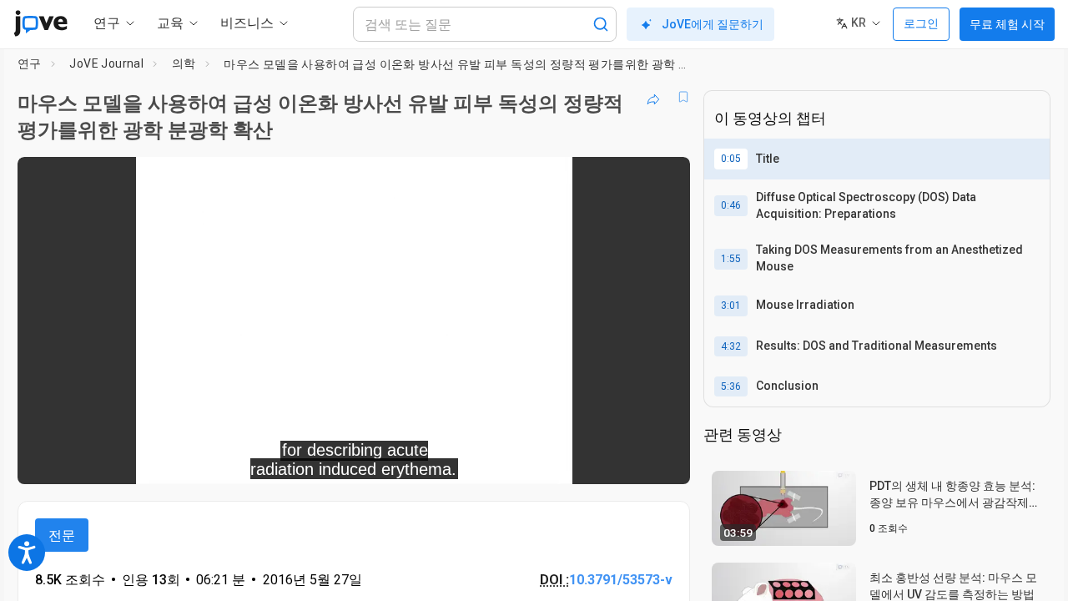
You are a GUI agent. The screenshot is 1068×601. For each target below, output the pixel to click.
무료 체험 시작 (1007, 24)
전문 (61, 535)
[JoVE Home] (40, 23)
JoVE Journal (106, 63)
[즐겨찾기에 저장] (683, 97)
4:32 (731, 346)
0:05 (731, 158)
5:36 (731, 386)
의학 (184, 63)
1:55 (731, 259)
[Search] (600, 24)
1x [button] (591, 460)
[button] (663, 180)
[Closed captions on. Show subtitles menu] (625, 460)
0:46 (731, 205)
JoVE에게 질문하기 (712, 24)
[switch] (495, 459)
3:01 (731, 305)
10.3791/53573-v (621, 580)
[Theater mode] (663, 460)
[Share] (653, 97)
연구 (30, 63)
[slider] (262, 460)
